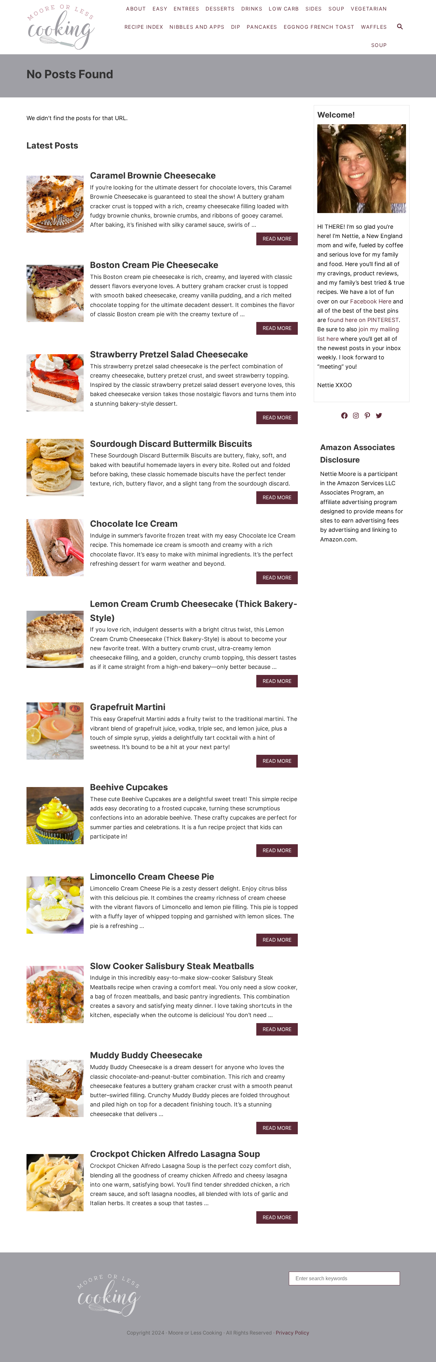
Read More (279, 240)
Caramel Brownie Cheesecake (153, 175)
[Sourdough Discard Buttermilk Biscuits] (55, 470)
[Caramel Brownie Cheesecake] (55, 207)
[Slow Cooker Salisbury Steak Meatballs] (55, 997)
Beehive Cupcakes (129, 787)
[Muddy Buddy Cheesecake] (55, 1091)
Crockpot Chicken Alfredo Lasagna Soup (175, 1154)
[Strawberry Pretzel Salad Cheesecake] (55, 385)
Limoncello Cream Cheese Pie (152, 876)
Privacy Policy (292, 1333)
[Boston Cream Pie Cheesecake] (55, 296)
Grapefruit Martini (127, 707)
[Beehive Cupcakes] (55, 818)
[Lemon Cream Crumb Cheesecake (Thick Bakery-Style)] (55, 642)
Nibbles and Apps (196, 27)
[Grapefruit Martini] (55, 733)
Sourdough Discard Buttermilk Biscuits (171, 444)
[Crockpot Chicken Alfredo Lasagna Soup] (55, 1185)
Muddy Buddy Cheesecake (146, 1055)
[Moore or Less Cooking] (63, 27)
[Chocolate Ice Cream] (55, 550)
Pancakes (262, 27)
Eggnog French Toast (319, 27)
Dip (236, 27)
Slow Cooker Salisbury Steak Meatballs (172, 966)
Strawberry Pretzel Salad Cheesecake (169, 354)
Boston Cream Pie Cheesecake (154, 265)
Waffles (374, 27)
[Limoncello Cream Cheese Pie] (55, 907)
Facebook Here (370, 301)
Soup (379, 45)
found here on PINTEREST (363, 320)
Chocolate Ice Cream (134, 523)
